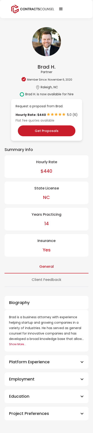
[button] (46, 362)
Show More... (17, 344)
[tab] (46, 266)
